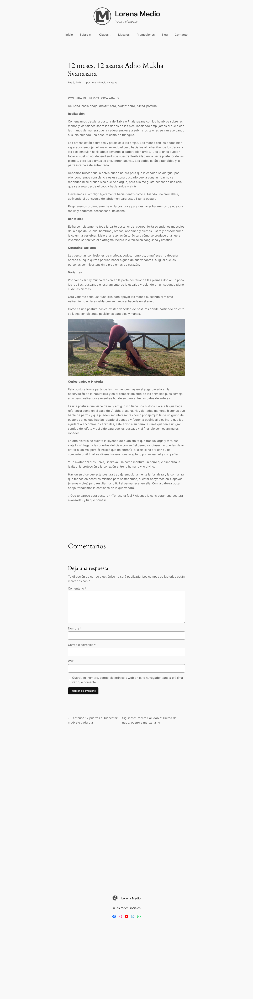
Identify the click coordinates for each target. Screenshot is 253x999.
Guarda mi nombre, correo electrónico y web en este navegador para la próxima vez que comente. (127, 680)
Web (71, 661)
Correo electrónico (82, 645)
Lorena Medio (137, 14)
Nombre (75, 628)
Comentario (77, 588)
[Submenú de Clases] (110, 34)
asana (113, 82)
